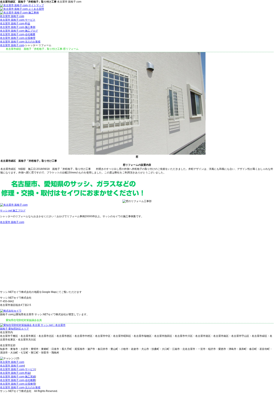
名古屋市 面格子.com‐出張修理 (17, 38)
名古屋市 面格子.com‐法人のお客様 (20, 41)
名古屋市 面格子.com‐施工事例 (17, 27)
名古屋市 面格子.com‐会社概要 (17, 34)
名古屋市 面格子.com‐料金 (15, 23)
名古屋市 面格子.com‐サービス (17, 19)
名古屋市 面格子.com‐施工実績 (17, 376)
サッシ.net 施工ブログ (12, 210)
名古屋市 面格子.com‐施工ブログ (19, 30)
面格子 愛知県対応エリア (14, 328)
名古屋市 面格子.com (12, 16)
